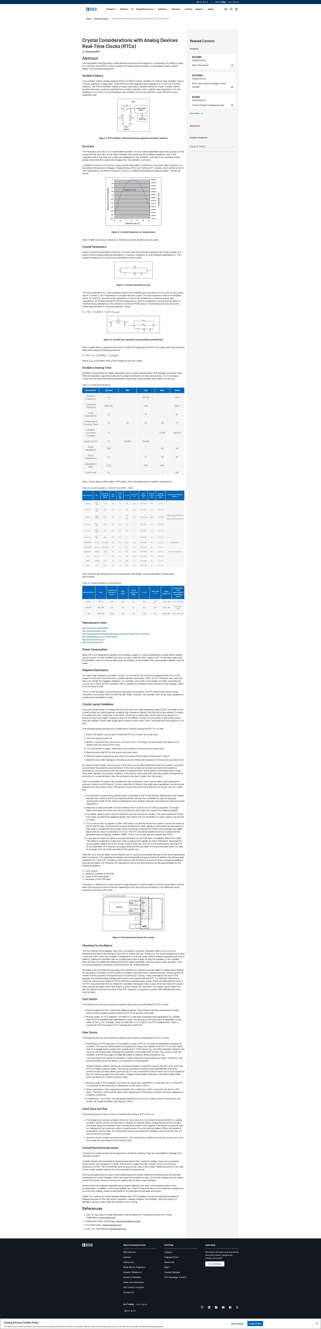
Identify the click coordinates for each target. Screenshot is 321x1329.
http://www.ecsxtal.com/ (92, 642)
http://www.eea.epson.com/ (94, 630)
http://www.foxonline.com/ (93, 639)
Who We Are (129, 1252)
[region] (160, 1323)
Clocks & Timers (197, 146)
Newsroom (128, 1262)
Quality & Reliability (132, 1277)
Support (168, 1252)
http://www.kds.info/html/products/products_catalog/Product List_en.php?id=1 (116, 633)
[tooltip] (205, 60)
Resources (169, 1262)
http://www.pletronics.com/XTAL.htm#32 (99, 636)
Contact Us (128, 1292)
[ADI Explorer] (225, 9)
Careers (127, 1257)
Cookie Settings (237, 1323)
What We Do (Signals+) (134, 1267)
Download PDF (92, 51)
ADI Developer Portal (174, 1277)
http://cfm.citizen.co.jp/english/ (95, 628)
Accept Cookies (255, 1323)
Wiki (166, 1267)
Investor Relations (131, 1272)
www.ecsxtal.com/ (117, 1229)
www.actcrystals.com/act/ (128, 1221)
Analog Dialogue (172, 1272)
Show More (195, 113)
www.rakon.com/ (107, 1217)
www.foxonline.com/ (112, 1225)
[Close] (317, 1323)
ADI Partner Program (133, 1287)
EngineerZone (170, 1257)
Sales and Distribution (133, 1282)
